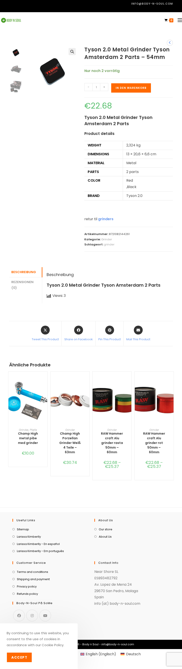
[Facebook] (19, 615)
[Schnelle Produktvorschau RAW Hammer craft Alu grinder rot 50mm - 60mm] (171, 383)
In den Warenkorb (131, 88)
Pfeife (33, 430)
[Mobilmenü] (178, 20)
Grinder (106, 239)
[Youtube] (45, 615)
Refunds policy (27, 594)
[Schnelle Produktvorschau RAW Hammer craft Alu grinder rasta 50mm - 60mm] (129, 383)
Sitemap (23, 529)
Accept (19, 657)
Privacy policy (27, 586)
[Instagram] (32, 615)
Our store (105, 529)
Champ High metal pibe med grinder (28, 438)
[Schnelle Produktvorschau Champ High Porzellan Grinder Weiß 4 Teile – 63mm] (87, 383)
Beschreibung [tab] (23, 272)
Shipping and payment (33, 579)
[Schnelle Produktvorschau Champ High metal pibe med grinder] (45, 383)
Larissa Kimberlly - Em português (40, 551)
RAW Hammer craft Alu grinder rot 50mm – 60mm (154, 442)
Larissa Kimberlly (29, 537)
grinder (109, 244)
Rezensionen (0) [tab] (22, 285)
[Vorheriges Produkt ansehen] (170, 43)
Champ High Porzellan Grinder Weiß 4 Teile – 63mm (70, 442)
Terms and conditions (32, 572)
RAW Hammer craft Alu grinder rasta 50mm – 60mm (112, 442)
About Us (105, 537)
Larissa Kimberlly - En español (38, 544)
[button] (72, 51)
